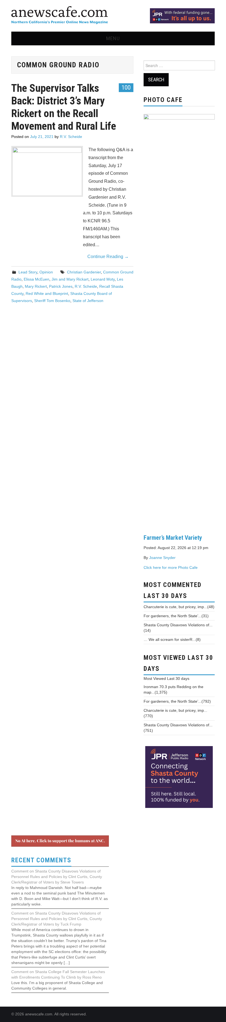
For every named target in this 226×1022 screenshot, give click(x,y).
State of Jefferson (87, 300)
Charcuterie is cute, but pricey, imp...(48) (179, 607)
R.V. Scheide (71, 136)
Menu (113, 38)
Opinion (46, 272)
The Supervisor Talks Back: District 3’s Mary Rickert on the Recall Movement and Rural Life (63, 107)
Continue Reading (108, 256)
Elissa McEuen (36, 279)
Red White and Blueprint (47, 293)
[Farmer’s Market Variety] (179, 319)
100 (126, 87)
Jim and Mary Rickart (70, 279)
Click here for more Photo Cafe (171, 567)
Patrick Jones (60, 286)
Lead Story (27, 272)
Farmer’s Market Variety (173, 537)
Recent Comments (41, 860)
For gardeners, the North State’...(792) (177, 701)
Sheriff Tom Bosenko (52, 300)
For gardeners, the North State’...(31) (176, 616)
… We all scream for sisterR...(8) (172, 639)
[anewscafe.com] (59, 15)
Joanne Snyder (162, 557)
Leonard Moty (103, 279)
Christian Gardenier (84, 272)
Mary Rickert (36, 286)
